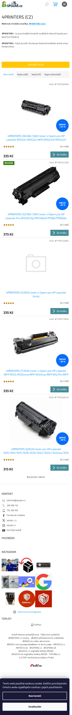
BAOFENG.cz (36, 648)
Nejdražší (36, 74)
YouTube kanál (14, 530)
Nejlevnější (22, 74)
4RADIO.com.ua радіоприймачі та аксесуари (29, 644)
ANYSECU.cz (59, 644)
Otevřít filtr (36, 64)
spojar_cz (12, 520)
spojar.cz (11, 525)
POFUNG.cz (54, 654)
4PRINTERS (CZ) (37, 24)
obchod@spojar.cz (16, 500)
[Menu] (64, 4)
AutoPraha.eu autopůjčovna (25, 634)
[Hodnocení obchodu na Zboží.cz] (36, 665)
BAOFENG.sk (50, 648)
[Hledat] (47, 4)
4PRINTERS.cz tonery (18, 638)
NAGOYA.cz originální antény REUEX (36, 651)
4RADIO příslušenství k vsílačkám (47, 638)
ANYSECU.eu (22, 648)
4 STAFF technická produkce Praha (36, 657)
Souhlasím (34, 707)
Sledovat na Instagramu (29, 612)
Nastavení (35, 696)
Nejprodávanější (53, 74)
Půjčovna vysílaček (50, 634)
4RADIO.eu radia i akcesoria (36, 641)
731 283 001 (12, 510)
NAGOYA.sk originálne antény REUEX (29, 654)
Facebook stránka (16, 515)
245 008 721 (12, 505)
